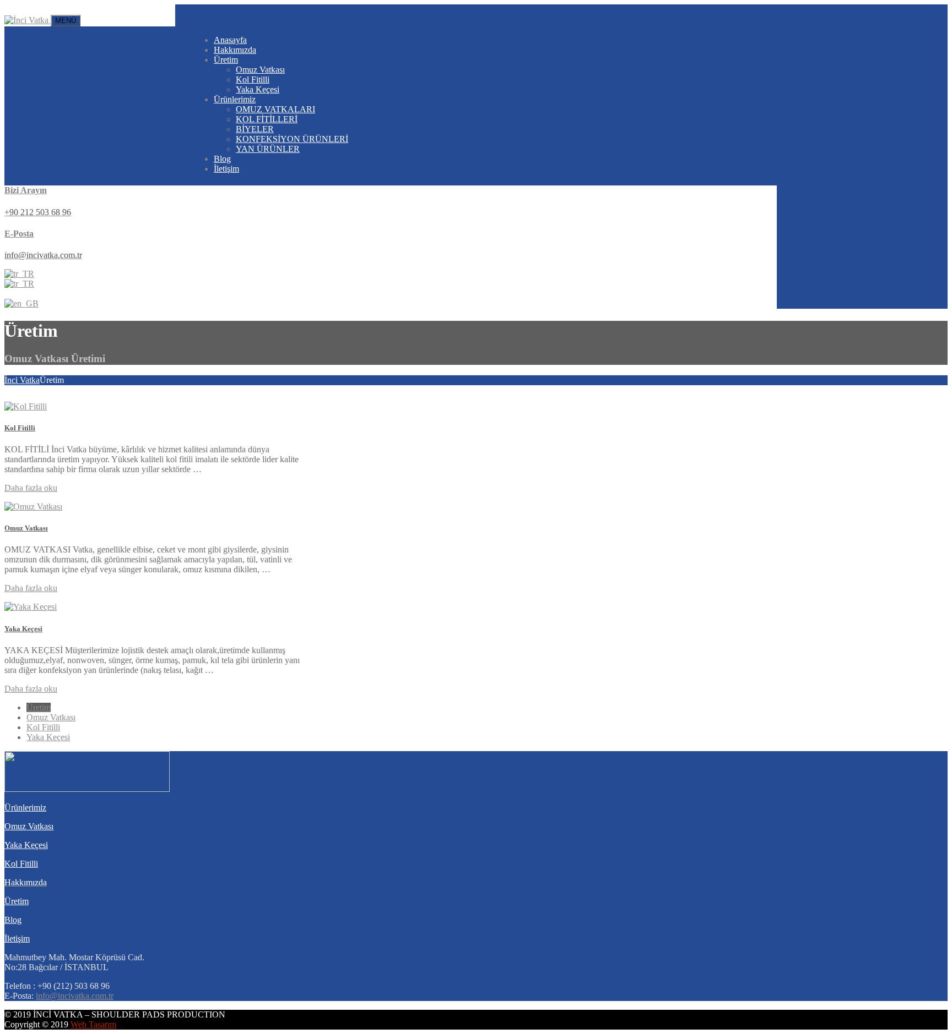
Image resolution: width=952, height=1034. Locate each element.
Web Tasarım (93, 1024)
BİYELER (255, 129)
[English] (21, 303)
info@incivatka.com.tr (74, 995)
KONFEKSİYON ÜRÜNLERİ (292, 139)
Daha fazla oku (30, 488)
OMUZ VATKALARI (275, 109)
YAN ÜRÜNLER (268, 149)
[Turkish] (19, 273)
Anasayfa (230, 40)
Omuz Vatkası (260, 69)
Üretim (226, 59)
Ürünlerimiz (235, 99)
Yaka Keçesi (257, 89)
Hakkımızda (235, 49)
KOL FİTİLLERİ (267, 119)
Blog (222, 158)
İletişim (226, 168)
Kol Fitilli (252, 79)
